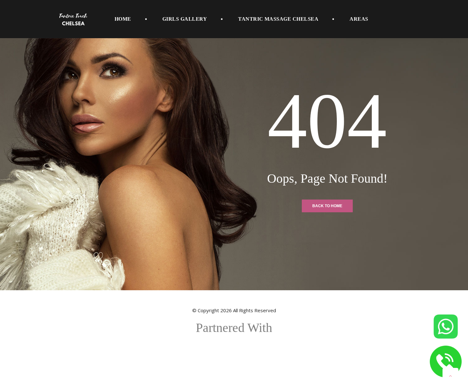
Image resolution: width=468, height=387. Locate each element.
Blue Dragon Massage (234, 350)
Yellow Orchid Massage (234, 367)
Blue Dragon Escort (234, 342)
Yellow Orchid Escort (234, 358)
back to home (327, 206)
